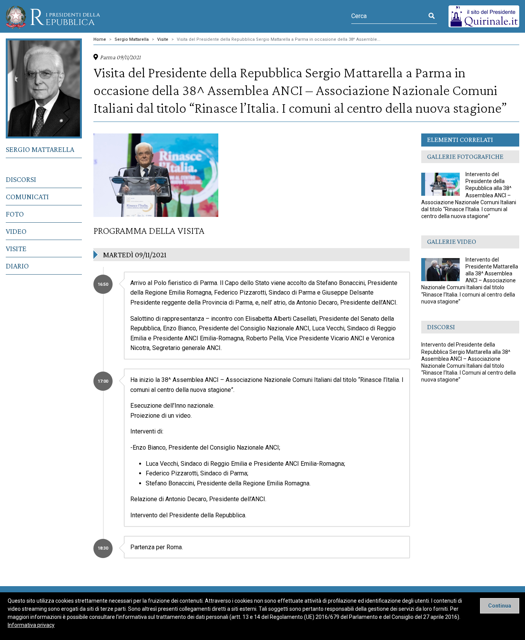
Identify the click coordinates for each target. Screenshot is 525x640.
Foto (15, 214)
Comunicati (27, 196)
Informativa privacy (31, 625)
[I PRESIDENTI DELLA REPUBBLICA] (53, 16)
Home (99, 39)
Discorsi (21, 179)
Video (16, 231)
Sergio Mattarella (40, 149)
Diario (17, 266)
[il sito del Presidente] (484, 16)
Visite (16, 248)
